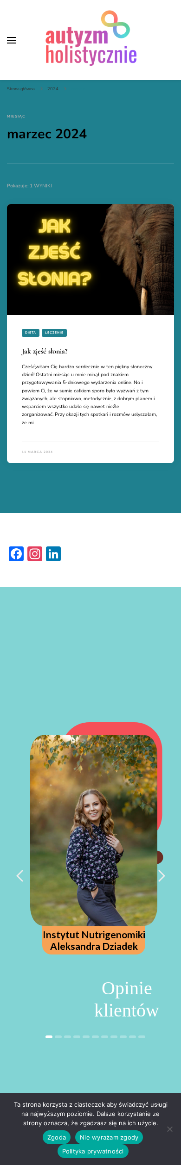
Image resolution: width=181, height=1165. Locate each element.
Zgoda (56, 1137)
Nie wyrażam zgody (109, 1137)
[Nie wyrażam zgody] (169, 1129)
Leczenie (54, 332)
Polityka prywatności (93, 1151)
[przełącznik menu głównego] (11, 40)
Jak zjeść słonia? (44, 351)
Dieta (30, 332)
